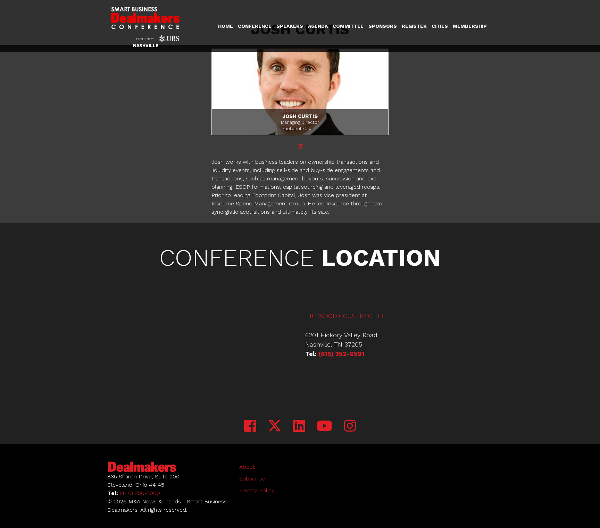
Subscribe (252, 478)
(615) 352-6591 (341, 353)
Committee (348, 26)
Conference (255, 26)
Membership (470, 26)
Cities (440, 26)
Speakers (289, 26)
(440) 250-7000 (140, 493)
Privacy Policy (256, 490)
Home (225, 26)
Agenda (318, 26)
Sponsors (382, 26)
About (247, 466)
